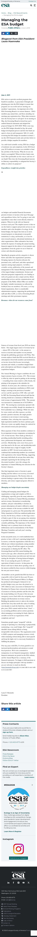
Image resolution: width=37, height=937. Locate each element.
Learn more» (29, 777)
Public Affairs (14, 28)
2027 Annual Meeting (10, 904)
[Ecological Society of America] (5, 5)
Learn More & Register (12, 831)
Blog (9, 13)
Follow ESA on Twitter (11, 760)
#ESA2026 (9, 785)
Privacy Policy (30, 930)
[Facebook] (13, 882)
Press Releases (8, 754)
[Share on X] (12, 33)
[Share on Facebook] (3, 33)
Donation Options (8, 925)
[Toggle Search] (31, 5)
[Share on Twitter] (7, 33)
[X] (28, 882)
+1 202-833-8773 (14, 742)
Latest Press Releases (10, 906)
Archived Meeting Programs (11, 909)
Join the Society (8, 918)
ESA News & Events (20, 13)
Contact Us (32, 1)
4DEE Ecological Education (11, 913)
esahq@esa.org (10, 900)
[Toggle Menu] (35, 5)
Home (3, 13)
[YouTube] (23, 882)
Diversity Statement (9, 916)
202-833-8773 (10, 897)
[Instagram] (18, 882)
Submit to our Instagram (18, 858)
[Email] (16, 33)
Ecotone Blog (8, 758)
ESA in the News (8, 756)
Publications (7, 911)
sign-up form (8, 732)
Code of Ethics (7, 920)
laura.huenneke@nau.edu (10, 667)
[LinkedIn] (8, 882)
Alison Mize (24, 736)
